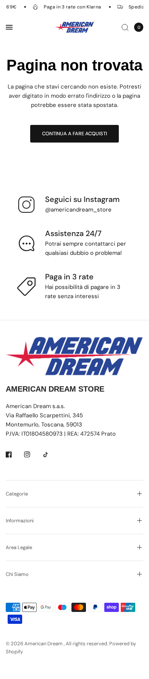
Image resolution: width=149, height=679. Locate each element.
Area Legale (19, 547)
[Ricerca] (125, 27)
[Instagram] (32, 454)
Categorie (17, 493)
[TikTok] (50, 454)
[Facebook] (14, 454)
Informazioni (20, 520)
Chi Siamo (17, 574)
